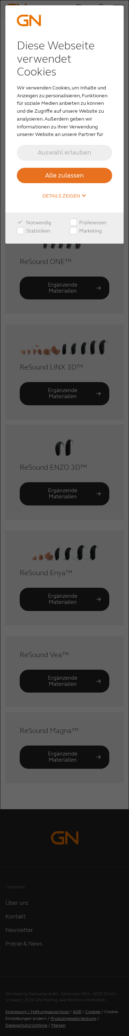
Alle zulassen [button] (64, 175)
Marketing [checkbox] (90, 231)
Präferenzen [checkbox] (92, 223)
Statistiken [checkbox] (37, 231)
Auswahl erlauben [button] (64, 152)
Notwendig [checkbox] (38, 223)
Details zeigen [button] (61, 196)
